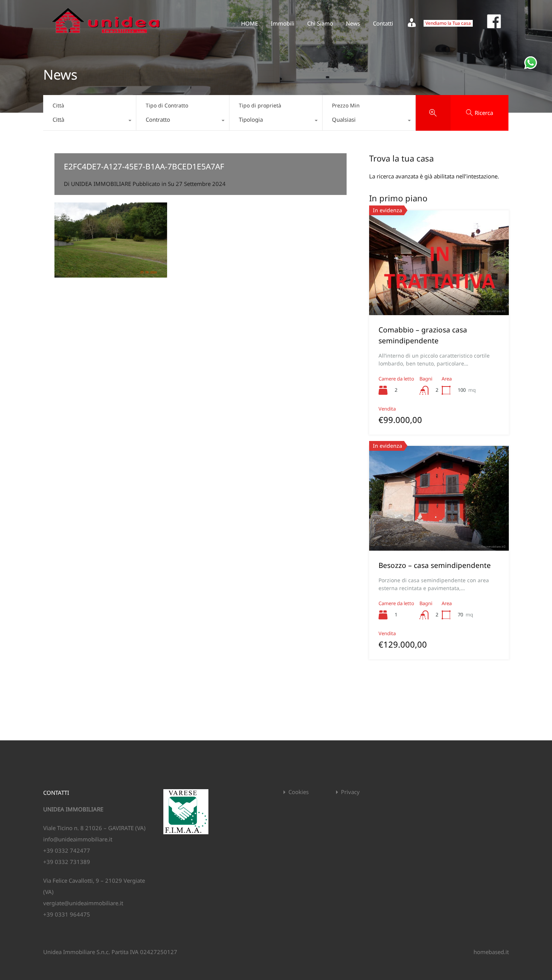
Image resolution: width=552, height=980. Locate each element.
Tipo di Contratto (167, 105)
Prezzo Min (346, 105)
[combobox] (89, 121)
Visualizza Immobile (439, 294)
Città (58, 105)
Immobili (282, 23)
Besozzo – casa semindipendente (435, 565)
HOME (249, 23)
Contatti (383, 23)
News (353, 23)
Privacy (350, 792)
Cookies (298, 792)
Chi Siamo (320, 23)
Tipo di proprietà (260, 105)
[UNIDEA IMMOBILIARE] (105, 36)
